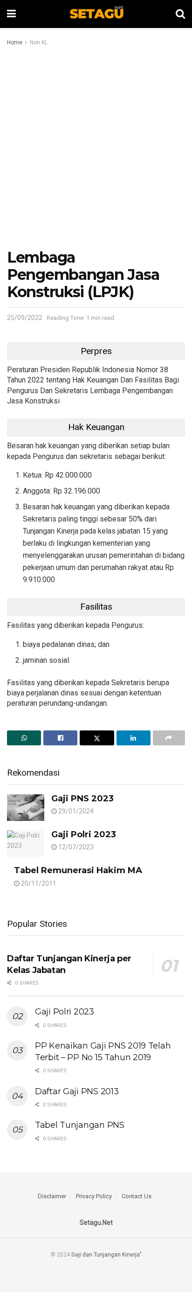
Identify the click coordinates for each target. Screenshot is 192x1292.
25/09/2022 (24, 317)
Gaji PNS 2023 (82, 798)
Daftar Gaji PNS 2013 (76, 1091)
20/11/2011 (38, 883)
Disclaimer (52, 1196)
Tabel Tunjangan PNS (79, 1125)
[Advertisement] (96, 148)
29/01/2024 (75, 811)
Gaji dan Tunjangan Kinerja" (106, 1254)
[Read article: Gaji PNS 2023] (25, 807)
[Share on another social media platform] (169, 737)
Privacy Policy (94, 1196)
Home (14, 42)
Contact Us (136, 1196)
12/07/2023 (75, 847)
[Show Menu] (11, 14)
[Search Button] (180, 14)
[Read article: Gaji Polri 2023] (25, 843)
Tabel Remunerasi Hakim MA (78, 870)
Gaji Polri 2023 (83, 834)
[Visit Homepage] (96, 14)
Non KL (39, 42)
